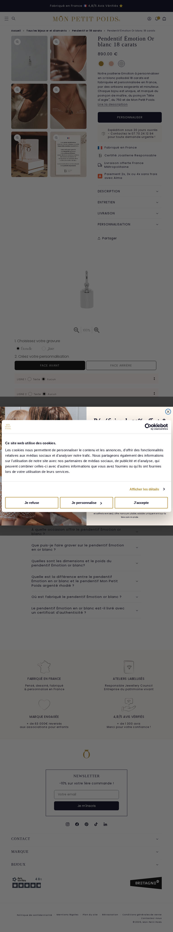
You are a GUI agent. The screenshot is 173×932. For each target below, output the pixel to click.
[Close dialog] (168, 411)
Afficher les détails (144, 489)
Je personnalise (84, 503)
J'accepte (141, 503)
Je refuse (32, 503)
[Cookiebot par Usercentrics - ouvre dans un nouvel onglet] (148, 426)
